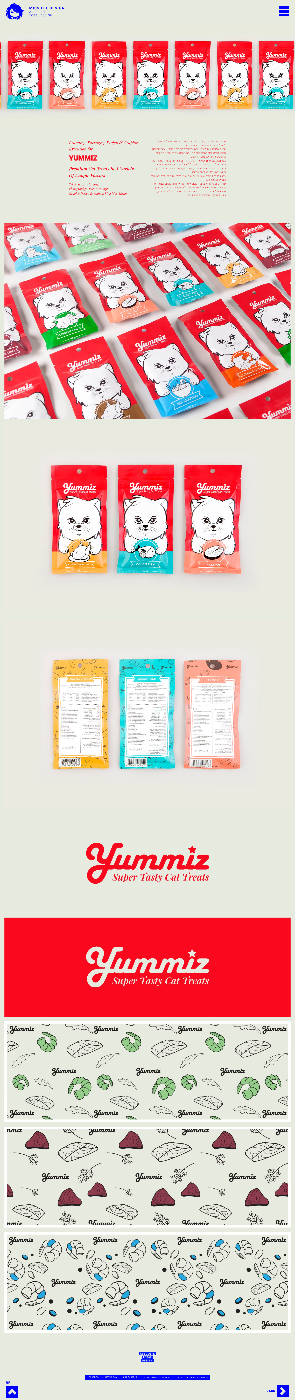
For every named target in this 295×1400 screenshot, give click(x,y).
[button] (284, 11)
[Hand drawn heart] (278, 1391)
